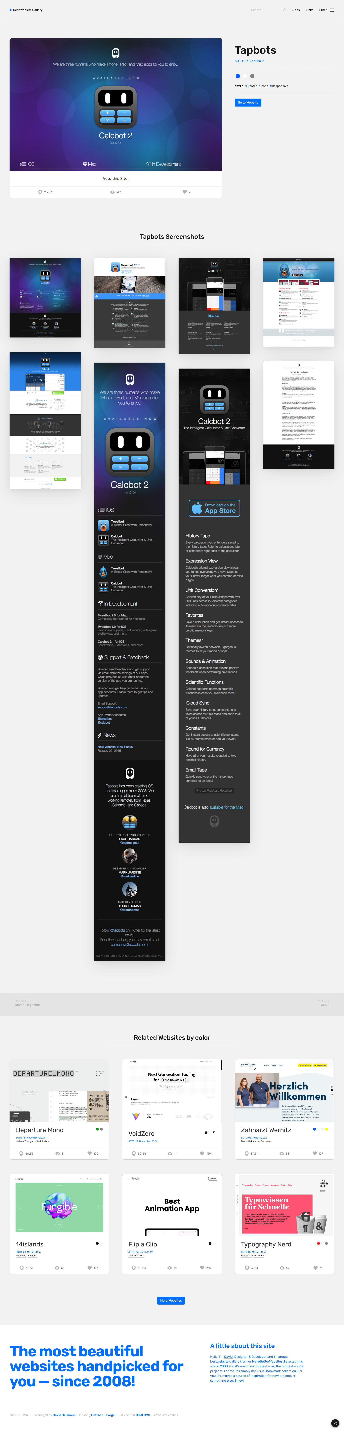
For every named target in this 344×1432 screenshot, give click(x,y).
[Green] (97, 1129)
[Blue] (238, 76)
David (228, 1357)
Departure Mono (40, 1130)
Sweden (32, 1255)
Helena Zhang (23, 1141)
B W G (28, 10)
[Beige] (322, 1129)
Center (252, 86)
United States (41, 1141)
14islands (29, 1244)
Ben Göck (246, 1255)
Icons (264, 86)
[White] (245, 76)
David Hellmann (250, 1141)
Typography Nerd (266, 1244)
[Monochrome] (214, 1132)
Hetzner (97, 1415)
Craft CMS (143, 1415)
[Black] (206, 1132)
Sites (296, 10)
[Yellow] (326, 1129)
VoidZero (141, 1133)
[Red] (318, 1243)
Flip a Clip (142, 1244)
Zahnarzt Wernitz (266, 1130)
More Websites (171, 1300)
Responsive (280, 86)
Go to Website (248, 102)
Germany (266, 1141)
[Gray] (252, 76)
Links (309, 10)
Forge (110, 1415)
